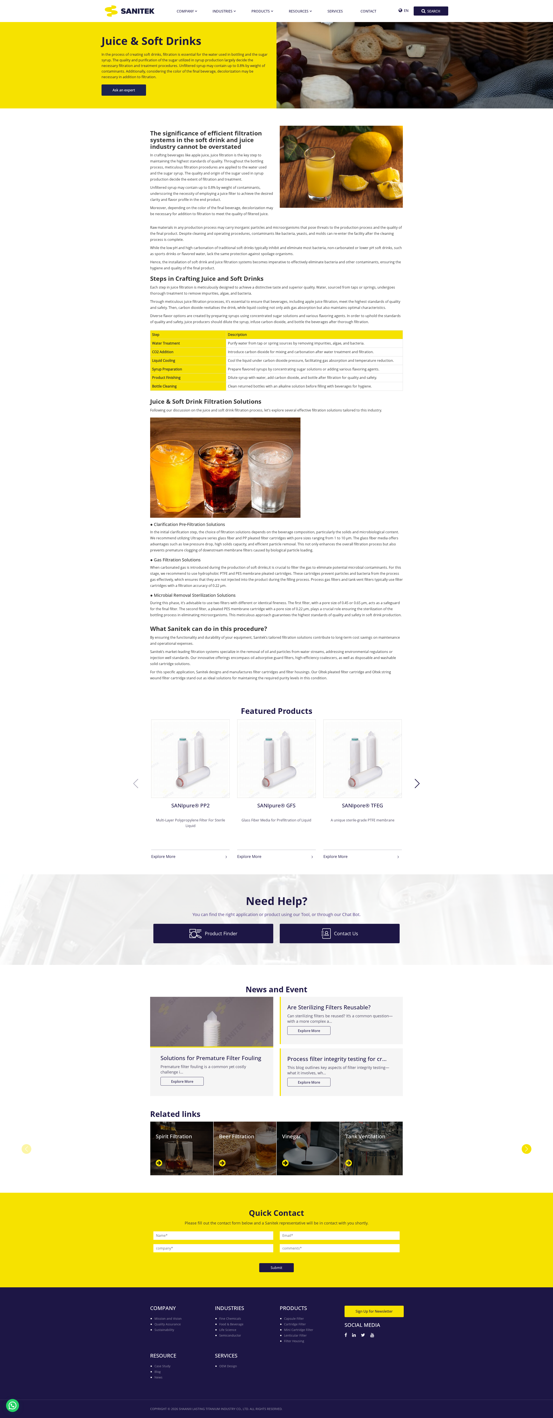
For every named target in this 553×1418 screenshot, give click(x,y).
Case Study (162, 1366)
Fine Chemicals (230, 1318)
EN (406, 10)
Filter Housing (294, 1341)
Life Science (227, 1330)
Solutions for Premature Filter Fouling (210, 1058)
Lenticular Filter (295, 1335)
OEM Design (228, 1366)
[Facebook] (346, 1335)
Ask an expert (124, 90)
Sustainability (164, 1330)
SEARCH (433, 11)
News (158, 1377)
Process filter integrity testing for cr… (337, 1058)
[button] (417, 783)
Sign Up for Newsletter (374, 1311)
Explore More (163, 856)
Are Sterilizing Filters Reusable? (329, 1007)
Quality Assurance (167, 1324)
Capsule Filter (294, 1318)
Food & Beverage (231, 1324)
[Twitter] (363, 1335)
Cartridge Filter (295, 1324)
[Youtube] (372, 1335)
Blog (157, 1372)
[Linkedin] (354, 1335)
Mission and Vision (168, 1318)
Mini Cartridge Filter (298, 1330)
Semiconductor (230, 1335)
